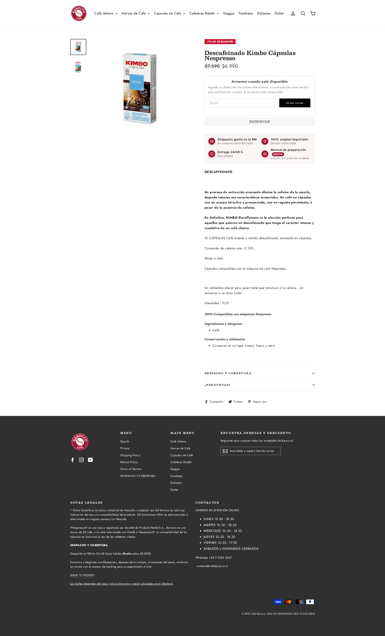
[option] (139, 88)
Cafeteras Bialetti (202, 13)
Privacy (125, 448)
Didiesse (263, 13)
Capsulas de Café (168, 13)
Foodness (246, 13)
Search (124, 441)
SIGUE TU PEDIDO (82, 575)
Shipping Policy (130, 455)
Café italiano (104, 13)
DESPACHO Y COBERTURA (228, 373)
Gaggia (228, 13)
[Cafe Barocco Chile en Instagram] (81, 459)
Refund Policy (129, 462)
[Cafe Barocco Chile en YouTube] (90, 459)
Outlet (279, 13)
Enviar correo (295, 103)
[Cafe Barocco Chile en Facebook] (72, 459)
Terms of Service (130, 469)
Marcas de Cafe (134, 13)
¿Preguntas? (218, 385)
